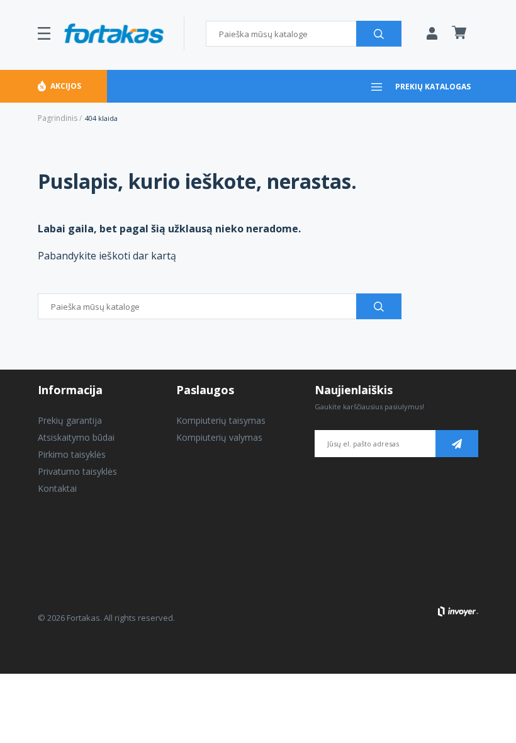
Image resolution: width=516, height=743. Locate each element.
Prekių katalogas (433, 86)
